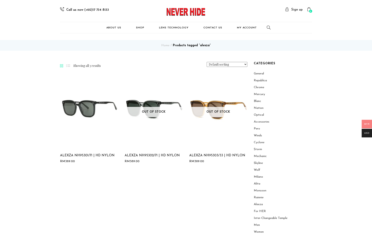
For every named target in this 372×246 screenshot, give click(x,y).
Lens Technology (174, 27)
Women (259, 232)
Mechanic (260, 156)
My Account (247, 27)
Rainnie (259, 197)
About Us (113, 27)
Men (257, 225)
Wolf (257, 170)
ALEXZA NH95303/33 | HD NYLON (217, 155)
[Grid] (61, 66)
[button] (309, 10)
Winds (258, 135)
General (259, 73)
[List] (68, 66)
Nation (259, 108)
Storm (258, 149)
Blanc (257, 101)
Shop (140, 27)
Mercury (259, 94)
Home (165, 45)
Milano (258, 176)
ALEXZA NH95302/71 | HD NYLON (152, 155)
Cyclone (259, 142)
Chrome (259, 87)
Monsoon (260, 190)
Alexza (258, 204)
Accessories (261, 121)
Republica (260, 80)
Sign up (297, 9)
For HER (260, 211)
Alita (257, 183)
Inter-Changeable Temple (270, 218)
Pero (257, 128)
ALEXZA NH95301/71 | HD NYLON (87, 155)
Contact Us (212, 27)
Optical (259, 115)
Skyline (258, 163)
